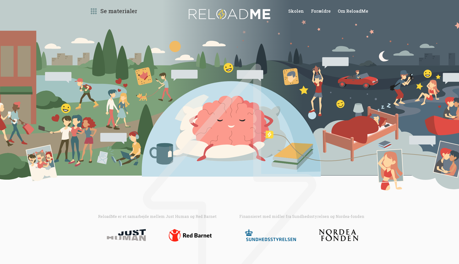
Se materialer (118, 11)
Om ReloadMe (353, 11)
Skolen (296, 11)
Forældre (321, 11)
